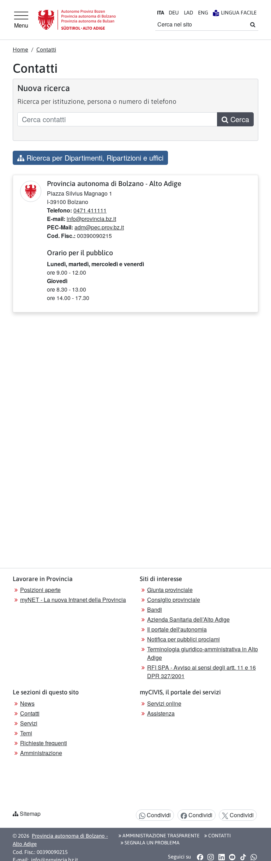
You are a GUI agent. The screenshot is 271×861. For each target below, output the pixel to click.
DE (174, 13)
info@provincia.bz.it (91, 219)
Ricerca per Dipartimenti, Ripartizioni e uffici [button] (93, 158)
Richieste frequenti (43, 743)
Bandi (154, 609)
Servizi (28, 723)
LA (188, 13)
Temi (26, 733)
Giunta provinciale (170, 590)
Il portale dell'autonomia (177, 629)
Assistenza (161, 713)
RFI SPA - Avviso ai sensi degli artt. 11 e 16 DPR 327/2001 (201, 671)
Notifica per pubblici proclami (183, 639)
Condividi (158, 815)
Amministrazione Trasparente (160, 835)
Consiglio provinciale (173, 600)
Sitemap (30, 813)
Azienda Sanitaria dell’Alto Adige (188, 619)
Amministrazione (41, 753)
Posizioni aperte (40, 590)
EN (203, 13)
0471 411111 (90, 210)
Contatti (46, 49)
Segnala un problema (152, 842)
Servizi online (164, 703)
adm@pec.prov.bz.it (99, 227)
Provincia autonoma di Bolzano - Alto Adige (60, 840)
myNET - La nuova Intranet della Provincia (73, 600)
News (27, 703)
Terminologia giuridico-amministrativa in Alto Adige (202, 653)
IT (160, 13)
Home (20, 49)
